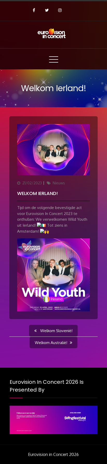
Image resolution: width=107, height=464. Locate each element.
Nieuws (59, 183)
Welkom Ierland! (37, 193)
